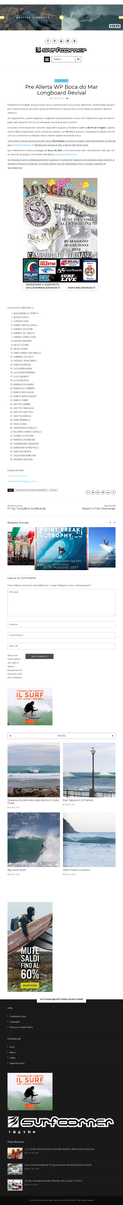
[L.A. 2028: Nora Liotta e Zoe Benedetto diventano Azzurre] (15, 1153)
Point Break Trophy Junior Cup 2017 (59, 561)
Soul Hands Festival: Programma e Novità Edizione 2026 (58, 1165)
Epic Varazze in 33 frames (78, 800)
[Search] (78, 59)
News (12, 1053)
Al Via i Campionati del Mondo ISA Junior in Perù (53, 1180)
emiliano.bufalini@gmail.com (22, 481)
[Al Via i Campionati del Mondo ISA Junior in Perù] (15, 1185)
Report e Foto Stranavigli (99, 507)
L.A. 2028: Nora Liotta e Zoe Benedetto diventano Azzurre (59, 1149)
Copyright (15, 1022)
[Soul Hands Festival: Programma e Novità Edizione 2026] (15, 1169)
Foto (12, 1047)
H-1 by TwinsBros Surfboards (27, 507)
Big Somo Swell (17, 870)
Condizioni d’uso (18, 1017)
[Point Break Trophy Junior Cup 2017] (61, 548)
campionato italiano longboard (31, 490)
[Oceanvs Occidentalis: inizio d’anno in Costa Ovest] (34, 770)
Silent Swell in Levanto (76, 870)
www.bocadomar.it (17, 476)
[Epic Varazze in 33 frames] (89, 770)
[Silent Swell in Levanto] (89, 839)
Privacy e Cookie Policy (21, 1027)
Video (13, 1058)
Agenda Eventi (17, 1063)
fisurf (53, 490)
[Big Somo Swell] (34, 839)
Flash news (61, 81)
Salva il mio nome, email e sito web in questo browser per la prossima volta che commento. (15, 667)
